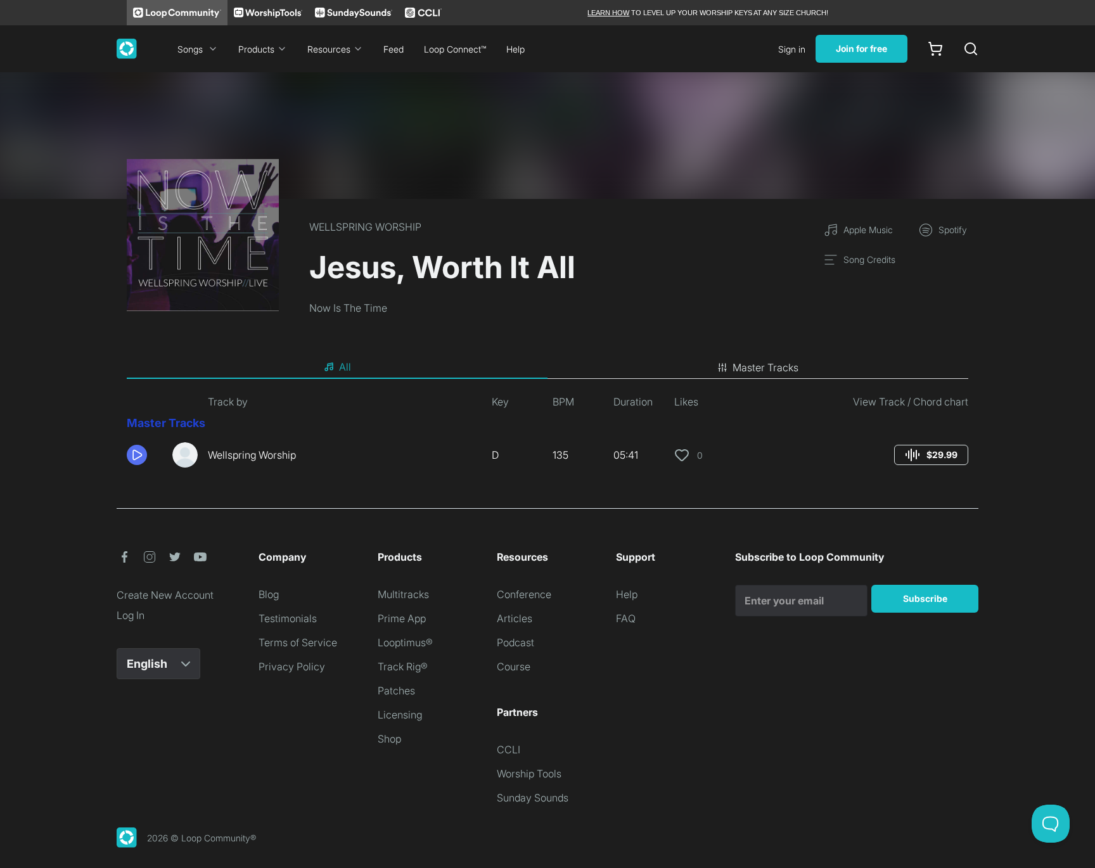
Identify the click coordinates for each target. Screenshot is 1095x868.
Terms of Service (298, 642)
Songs (190, 49)
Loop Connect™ (455, 49)
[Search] (970, 48)
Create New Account (165, 595)
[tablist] (547, 367)
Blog (269, 594)
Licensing (400, 714)
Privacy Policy (292, 666)
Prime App (402, 618)
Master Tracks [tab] (765, 367)
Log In (130, 615)
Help (515, 49)
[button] (144, 455)
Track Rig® (403, 666)
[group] (931, 455)
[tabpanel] (547, 436)
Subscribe (925, 598)
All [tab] (345, 367)
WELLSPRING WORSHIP (365, 226)
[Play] (137, 455)
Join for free (861, 48)
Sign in (791, 49)
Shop (389, 738)
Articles (514, 618)
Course (513, 666)
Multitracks (403, 594)
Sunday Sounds (532, 797)
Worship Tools (529, 773)
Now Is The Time (348, 308)
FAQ (626, 618)
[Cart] (935, 48)
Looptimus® (405, 642)
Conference (524, 594)
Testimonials (288, 618)
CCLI (508, 749)
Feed (393, 49)
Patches (396, 690)
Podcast (515, 642)
